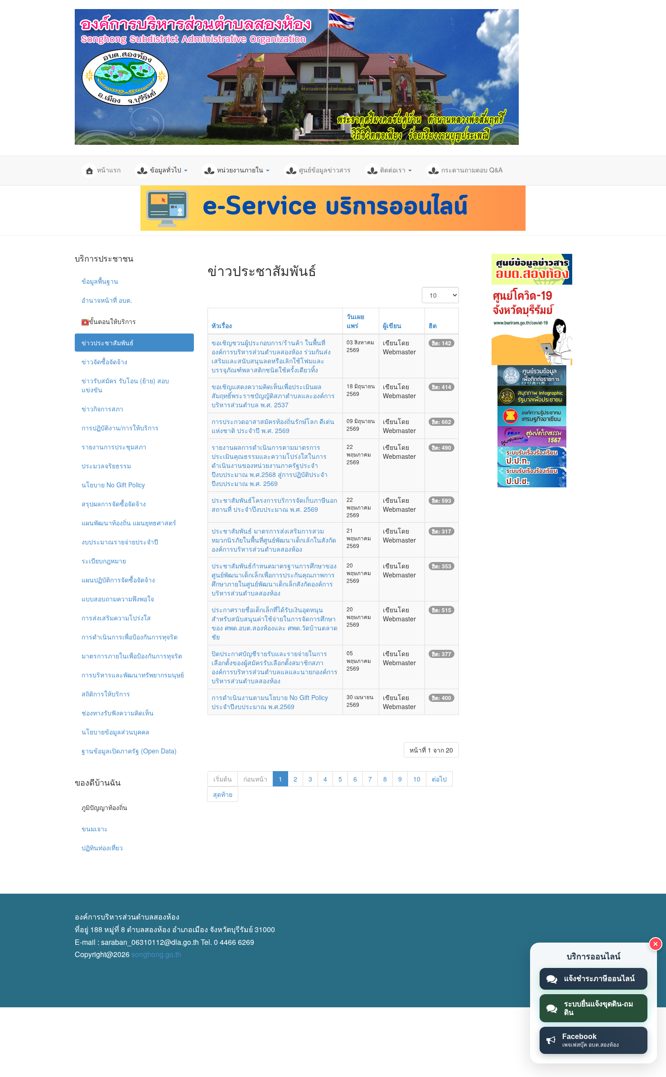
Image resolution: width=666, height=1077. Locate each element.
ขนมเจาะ (95, 828)
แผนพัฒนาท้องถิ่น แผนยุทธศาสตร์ (129, 522)
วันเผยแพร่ (355, 321)
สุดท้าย (222, 794)
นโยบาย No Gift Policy (113, 484)
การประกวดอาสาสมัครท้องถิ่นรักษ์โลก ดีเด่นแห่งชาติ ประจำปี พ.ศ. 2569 (273, 426)
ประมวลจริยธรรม (106, 465)
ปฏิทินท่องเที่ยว (102, 847)
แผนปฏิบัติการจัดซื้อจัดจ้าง (118, 579)
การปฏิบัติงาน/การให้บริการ (120, 427)
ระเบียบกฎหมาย (104, 560)
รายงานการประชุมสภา (114, 446)
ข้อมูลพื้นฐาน (100, 281)
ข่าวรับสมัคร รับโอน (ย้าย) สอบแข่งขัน (125, 385)
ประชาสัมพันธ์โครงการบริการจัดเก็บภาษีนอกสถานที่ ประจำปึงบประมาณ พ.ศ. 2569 (274, 505)
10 (416, 778)
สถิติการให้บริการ (106, 693)
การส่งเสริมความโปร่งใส (116, 617)
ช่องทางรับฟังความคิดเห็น (118, 712)
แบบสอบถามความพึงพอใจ (118, 598)
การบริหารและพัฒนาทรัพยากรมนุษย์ (133, 674)
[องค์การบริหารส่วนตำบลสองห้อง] (297, 77)
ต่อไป (439, 778)
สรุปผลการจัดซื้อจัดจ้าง (114, 503)
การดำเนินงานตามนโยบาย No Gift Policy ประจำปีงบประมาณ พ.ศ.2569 (270, 702)
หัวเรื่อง (222, 325)
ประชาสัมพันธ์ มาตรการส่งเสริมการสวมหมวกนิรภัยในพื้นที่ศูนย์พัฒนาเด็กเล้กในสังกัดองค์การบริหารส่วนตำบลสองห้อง (274, 539)
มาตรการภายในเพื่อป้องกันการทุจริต (132, 655)
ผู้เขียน (392, 325)
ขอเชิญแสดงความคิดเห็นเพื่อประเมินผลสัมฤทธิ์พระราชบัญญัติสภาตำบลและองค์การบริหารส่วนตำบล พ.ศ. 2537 (273, 395)
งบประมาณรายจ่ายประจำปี (120, 541)
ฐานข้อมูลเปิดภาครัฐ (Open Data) (129, 750)
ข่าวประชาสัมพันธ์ (108, 342)
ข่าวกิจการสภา (102, 408)
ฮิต (433, 325)
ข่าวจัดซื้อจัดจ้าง (104, 361)
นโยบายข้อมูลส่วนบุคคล (116, 731)
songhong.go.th (156, 954)
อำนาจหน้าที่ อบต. (107, 300)
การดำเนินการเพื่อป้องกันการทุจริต (130, 636)
